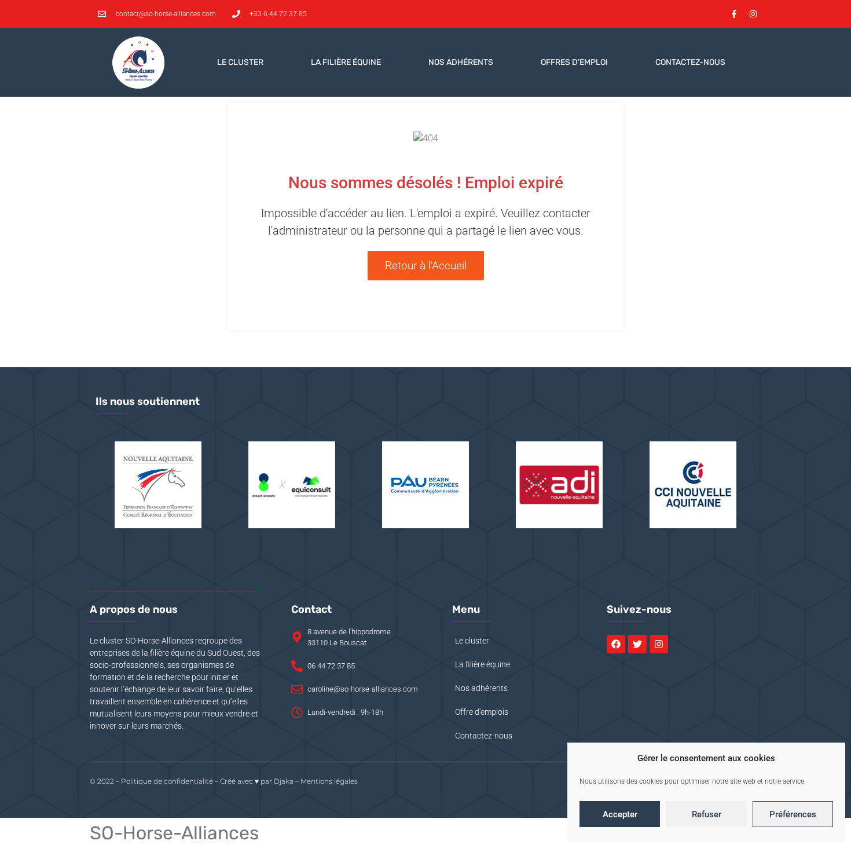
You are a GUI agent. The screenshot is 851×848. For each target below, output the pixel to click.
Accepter (620, 814)
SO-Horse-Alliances (174, 833)
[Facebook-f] (734, 14)
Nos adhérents (460, 62)
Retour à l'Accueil (426, 265)
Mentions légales (329, 781)
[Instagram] (753, 14)
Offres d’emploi (574, 62)
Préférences (792, 814)
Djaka (284, 781)
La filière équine (346, 62)
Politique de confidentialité (167, 781)
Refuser (706, 814)
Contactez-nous (690, 62)
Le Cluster (240, 62)
